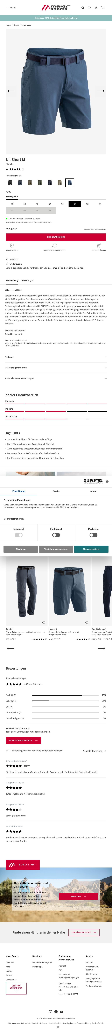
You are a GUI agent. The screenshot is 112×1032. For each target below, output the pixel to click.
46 (12, 204)
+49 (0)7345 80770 (70, 993)
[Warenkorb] (102, 7)
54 (62, 204)
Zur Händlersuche (81, 932)
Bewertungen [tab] (16, 668)
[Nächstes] (100, 91)
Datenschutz (25, 1023)
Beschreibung (12, 280)
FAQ (60, 970)
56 (75, 204)
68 (52, 211)
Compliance (11, 979)
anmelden (76, 896)
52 (50, 204)
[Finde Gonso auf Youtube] (61, 1011)
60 (100, 204)
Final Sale (64, 18)
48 (24, 204)
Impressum (16, 1023)
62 (14, 211)
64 (27, 211)
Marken (9, 971)
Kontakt (62, 965)
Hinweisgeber (68, 1023)
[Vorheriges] (11, 91)
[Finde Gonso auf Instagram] (50, 1011)
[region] (56, 91)
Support (89, 962)
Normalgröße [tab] (12, 196)
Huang (52, 629)
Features (9, 357)
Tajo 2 (9, 629)
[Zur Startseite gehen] (56, 7)
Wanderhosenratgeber (42, 962)
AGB (9, 1023)
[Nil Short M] (56, 91)
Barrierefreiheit (97, 1023)
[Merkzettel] (89, 7)
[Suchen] (82, 7)
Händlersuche (91, 974)
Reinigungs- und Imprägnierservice (93, 980)
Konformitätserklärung (82, 1023)
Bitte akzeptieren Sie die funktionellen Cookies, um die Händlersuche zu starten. (45, 268)
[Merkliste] (44, 622)
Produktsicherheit (93, 985)
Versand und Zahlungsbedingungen (69, 976)
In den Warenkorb (56, 237)
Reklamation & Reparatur (91, 968)
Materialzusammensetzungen (19, 378)
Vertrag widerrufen (16, 986)
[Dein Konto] (96, 7)
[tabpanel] (56, 207)
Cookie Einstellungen (39, 1023)
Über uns (10, 962)
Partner (9, 975)
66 (39, 211)
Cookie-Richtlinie (55, 1023)
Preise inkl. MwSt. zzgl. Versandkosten (95, 230)
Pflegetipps (37, 966)
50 (37, 204)
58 (87, 204)
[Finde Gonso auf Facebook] (56, 1011)
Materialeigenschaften (16, 367)
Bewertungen (27, 280)
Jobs (8, 966)
